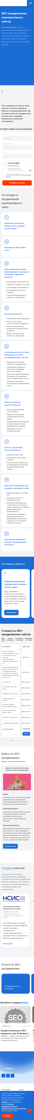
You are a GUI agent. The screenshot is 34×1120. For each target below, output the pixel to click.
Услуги (21, 1090)
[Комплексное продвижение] (22, 740)
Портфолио (6, 1090)
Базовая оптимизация (10, 639)
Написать (9, 1069)
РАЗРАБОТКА (5, 1026)
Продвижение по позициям (19, 639)
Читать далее (8, 943)
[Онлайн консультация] (30, 1111)
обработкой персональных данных (14, 1108)
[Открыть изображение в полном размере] (17, 782)
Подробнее (11, 612)
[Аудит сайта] (11, 740)
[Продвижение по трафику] (19, 740)
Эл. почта (4, 152)
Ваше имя (5, 134)
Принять (7, 1116)
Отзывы (7, 868)
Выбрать (26, 733)
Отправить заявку (17, 183)
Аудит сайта (3, 639)
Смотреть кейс (10, 846)
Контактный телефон (8, 143)
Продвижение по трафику (29, 639)
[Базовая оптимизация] (14, 740)
